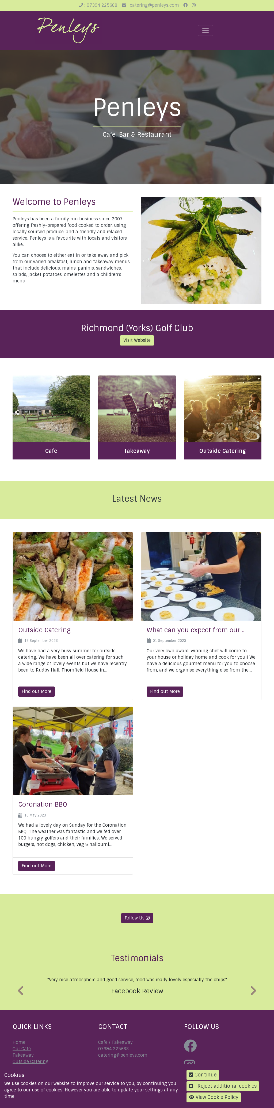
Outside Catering (44, 630)
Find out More (36, 691)
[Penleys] (68, 30)
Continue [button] (204, 1075)
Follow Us (135, 918)
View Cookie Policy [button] (216, 1097)
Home (19, 1042)
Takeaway (23, 1055)
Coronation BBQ (42, 804)
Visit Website (137, 340)
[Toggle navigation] (205, 30)
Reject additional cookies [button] (227, 1086)
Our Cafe (22, 1049)
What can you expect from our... (196, 630)
